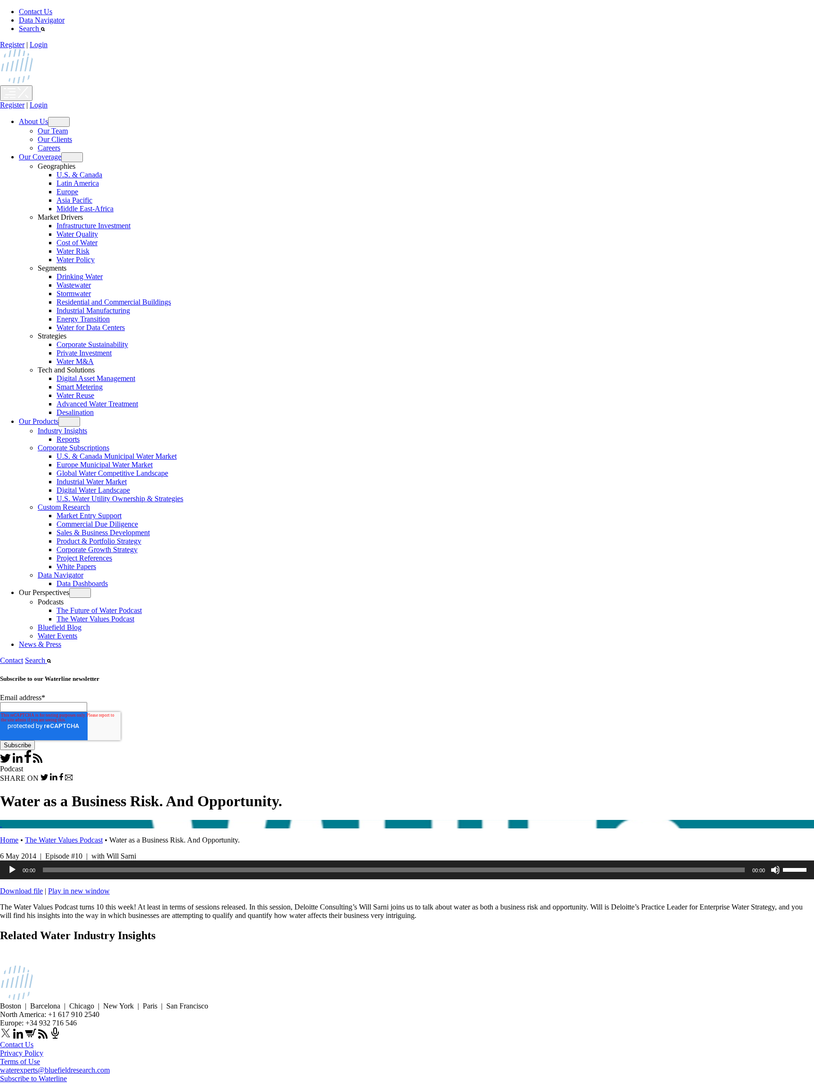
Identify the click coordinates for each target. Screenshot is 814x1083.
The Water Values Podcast (95, 619)
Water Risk (73, 251)
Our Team (53, 131)
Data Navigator (42, 20)
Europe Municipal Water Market (105, 465)
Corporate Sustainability (92, 344)
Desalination (75, 412)
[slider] (796, 868)
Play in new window (79, 891)
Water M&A (75, 361)
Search (30, 29)
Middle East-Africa (85, 209)
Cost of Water (77, 243)
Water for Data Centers (91, 327)
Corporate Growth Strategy (97, 550)
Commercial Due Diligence (97, 524)
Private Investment (84, 353)
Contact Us (35, 12)
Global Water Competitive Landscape (112, 473)
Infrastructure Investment (93, 226)
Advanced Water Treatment (97, 404)
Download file (21, 891)
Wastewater (74, 285)
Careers (49, 148)
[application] (407, 869)
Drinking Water (80, 277)
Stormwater (74, 293)
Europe (67, 192)
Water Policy (76, 260)
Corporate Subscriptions (73, 448)
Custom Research (64, 507)
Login (39, 45)
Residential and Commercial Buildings (114, 302)
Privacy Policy (21, 1053)
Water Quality (77, 234)
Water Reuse (75, 395)
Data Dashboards (82, 583)
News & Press (40, 644)
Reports (68, 439)
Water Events (57, 636)
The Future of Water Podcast (99, 610)
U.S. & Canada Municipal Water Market (117, 456)
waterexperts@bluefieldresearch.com (55, 1070)
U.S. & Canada (79, 175)
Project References (84, 558)
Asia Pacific (74, 200)
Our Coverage (40, 157)
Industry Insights (62, 431)
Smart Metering (80, 387)
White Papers (76, 566)
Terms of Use (20, 1062)
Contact (11, 660)
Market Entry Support (89, 516)
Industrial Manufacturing (93, 310)
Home (9, 840)
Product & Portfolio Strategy (99, 541)
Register (12, 45)
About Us (33, 121)
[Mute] (775, 870)
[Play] (12, 870)
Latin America (78, 183)
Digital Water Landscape (93, 490)
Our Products (38, 421)
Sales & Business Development (103, 533)
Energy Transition (83, 319)
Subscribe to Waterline (33, 1079)
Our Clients (55, 139)
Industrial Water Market (92, 482)
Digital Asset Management (96, 378)
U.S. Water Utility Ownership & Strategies (120, 499)
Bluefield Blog (59, 627)
